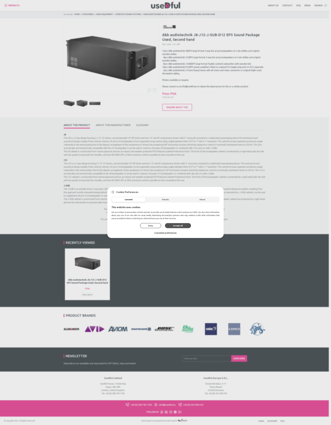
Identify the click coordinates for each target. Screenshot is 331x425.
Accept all (178, 226)
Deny (150, 226)
